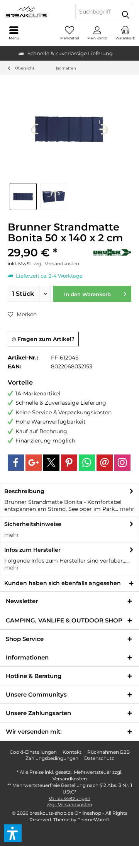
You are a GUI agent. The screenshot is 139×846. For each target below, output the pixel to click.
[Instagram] (122, 462)
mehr (126, 508)
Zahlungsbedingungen (51, 758)
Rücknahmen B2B (108, 752)
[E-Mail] (105, 462)
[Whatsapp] (87, 462)
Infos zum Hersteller (32, 549)
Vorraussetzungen (69, 798)
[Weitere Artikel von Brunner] (112, 252)
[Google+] (33, 462)
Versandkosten (70, 779)
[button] (13, 833)
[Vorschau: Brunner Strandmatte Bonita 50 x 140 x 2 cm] (23, 196)
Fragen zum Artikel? (45, 339)
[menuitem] (125, 32)
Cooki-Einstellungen (33, 752)
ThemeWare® (94, 819)
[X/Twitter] (51, 462)
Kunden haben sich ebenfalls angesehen (62, 583)
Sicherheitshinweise (32, 523)
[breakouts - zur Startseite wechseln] (35, 11)
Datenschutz (99, 758)
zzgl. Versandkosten (56, 263)
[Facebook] (16, 462)
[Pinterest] (69, 462)
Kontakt (72, 752)
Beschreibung (24, 491)
